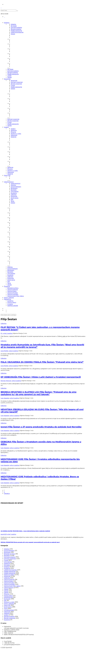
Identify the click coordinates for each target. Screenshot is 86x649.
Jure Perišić (4, 351)
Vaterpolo (14, 135)
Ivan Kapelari (5, 398)
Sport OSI (7, 175)
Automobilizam (16, 186)
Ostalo (13, 34)
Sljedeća (7, 493)
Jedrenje (14, 130)
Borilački (13, 190)
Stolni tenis (14, 198)
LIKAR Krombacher (17, 32)
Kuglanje (14, 193)
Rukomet (14, 196)
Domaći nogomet (17, 82)
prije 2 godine (8, 333)
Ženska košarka (16, 29)
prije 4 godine (14, 415)
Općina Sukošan (12, 294)
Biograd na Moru (12, 288)
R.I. (2, 333)
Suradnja (10, 301)
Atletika (13, 185)
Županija (7, 286)
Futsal (13, 85)
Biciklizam (14, 188)
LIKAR (9, 76)
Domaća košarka (16, 27)
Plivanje (13, 132)
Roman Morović (6, 380)
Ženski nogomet (16, 84)
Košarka (6, 22)
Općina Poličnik (12, 289)
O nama (10, 304)
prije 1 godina (11, 534)
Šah (12, 199)
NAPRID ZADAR (12, 305)
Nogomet (7, 79)
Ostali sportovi (9, 182)
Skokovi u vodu (16, 133)
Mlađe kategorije (16, 30)
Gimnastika (14, 191)
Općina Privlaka (12, 293)
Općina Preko (11, 291)
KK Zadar (14, 26)
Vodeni (6, 127)
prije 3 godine (13, 351)
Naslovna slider (9, 574)
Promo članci (11, 302)
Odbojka (13, 194)
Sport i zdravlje (9, 297)
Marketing (7, 299)
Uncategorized (9, 610)
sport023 (4, 534)
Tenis (12, 201)
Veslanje (13, 137)
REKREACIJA (8, 597)
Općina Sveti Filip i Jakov (15, 296)
